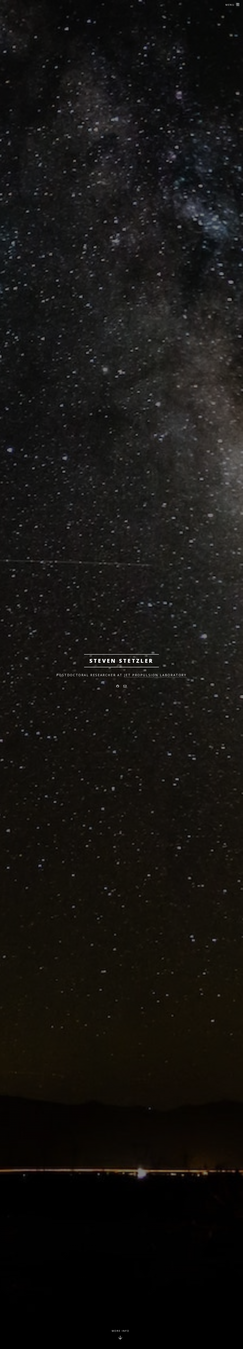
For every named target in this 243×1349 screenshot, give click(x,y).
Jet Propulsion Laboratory (155, 675)
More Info (120, 1331)
